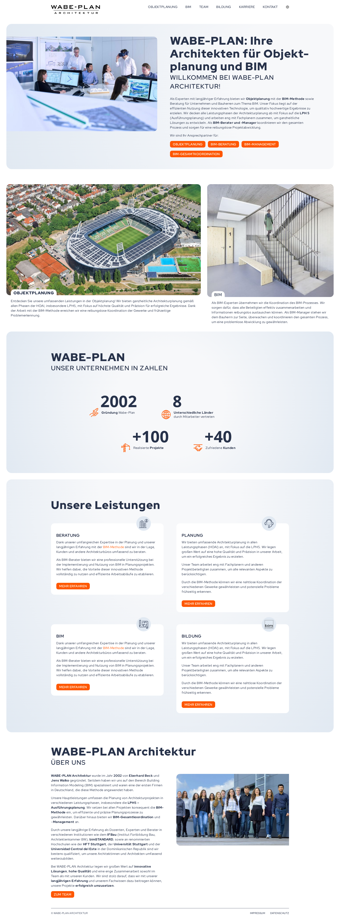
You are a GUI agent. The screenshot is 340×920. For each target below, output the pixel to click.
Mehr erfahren (73, 586)
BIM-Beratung (223, 144)
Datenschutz (279, 913)
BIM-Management (260, 144)
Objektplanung (188, 144)
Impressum (257, 913)
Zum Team (62, 894)
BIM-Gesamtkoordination (196, 154)
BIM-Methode (113, 547)
